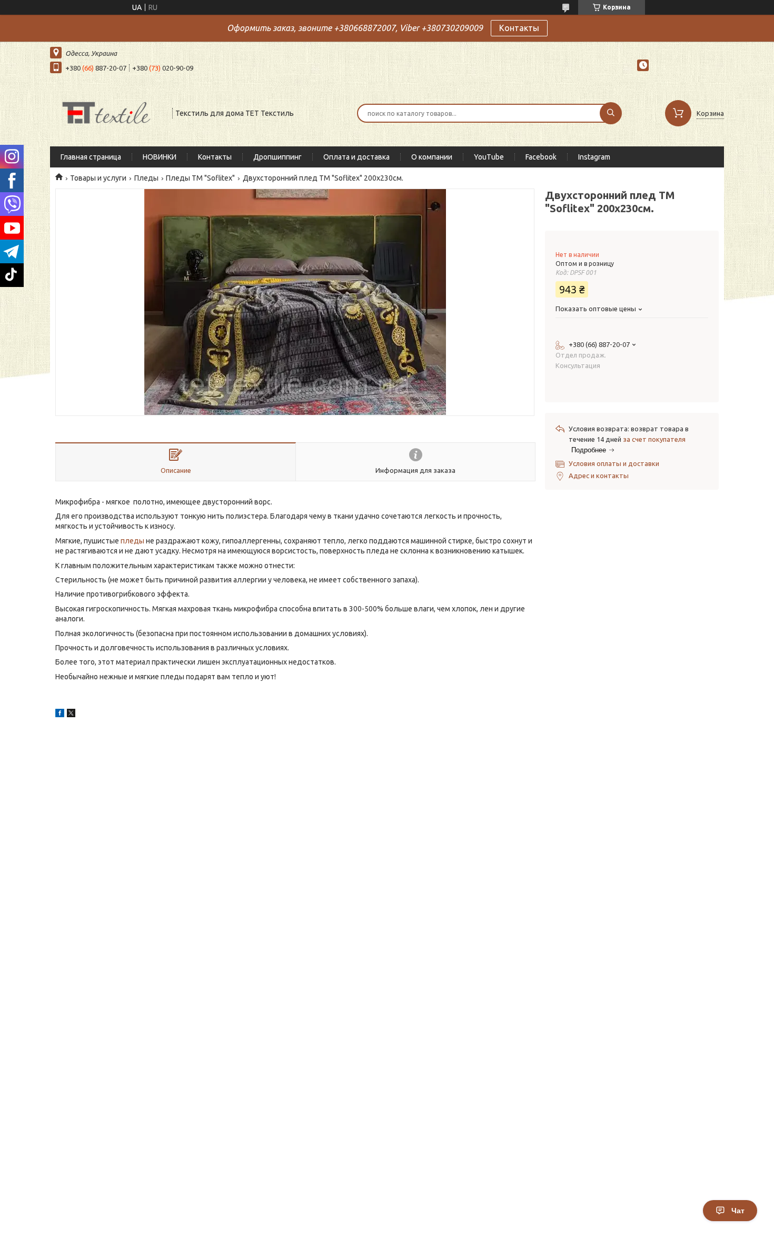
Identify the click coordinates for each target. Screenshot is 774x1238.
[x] (71, 714)
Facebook (541, 157)
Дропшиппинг (277, 157)
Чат (738, 1210)
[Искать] (611, 113)
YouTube (489, 157)
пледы (132, 541)
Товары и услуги (98, 178)
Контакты (519, 28)
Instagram (594, 157)
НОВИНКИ (159, 157)
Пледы (146, 178)
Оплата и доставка (356, 157)
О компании (431, 157)
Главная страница (91, 157)
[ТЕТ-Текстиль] (106, 112)
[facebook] (59, 714)
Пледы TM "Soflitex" (200, 178)
